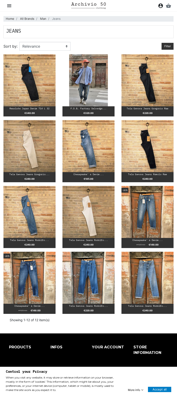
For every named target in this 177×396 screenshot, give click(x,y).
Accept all (160, 389)
